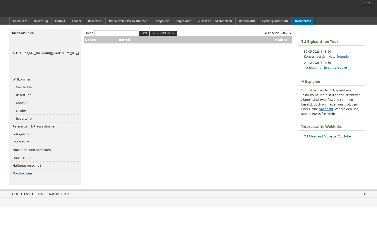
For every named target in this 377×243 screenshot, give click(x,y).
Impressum (21, 142)
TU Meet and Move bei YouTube (327, 136)
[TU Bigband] (32, 8)
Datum (90, 40)
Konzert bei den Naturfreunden (327, 56)
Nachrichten (22, 173)
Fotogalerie (21, 134)
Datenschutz (22, 158)
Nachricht (326, 109)
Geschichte (24, 87)
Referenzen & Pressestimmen (34, 126)
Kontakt (21, 103)
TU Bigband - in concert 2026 (325, 67)
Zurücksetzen (163, 33)
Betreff (124, 40)
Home (41, 194)
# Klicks (281, 40)
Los (144, 33)
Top (364, 194)
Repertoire (24, 118)
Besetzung (23, 95)
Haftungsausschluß (27, 165)
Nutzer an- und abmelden (32, 150)
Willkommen (22, 79)
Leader (21, 111)
